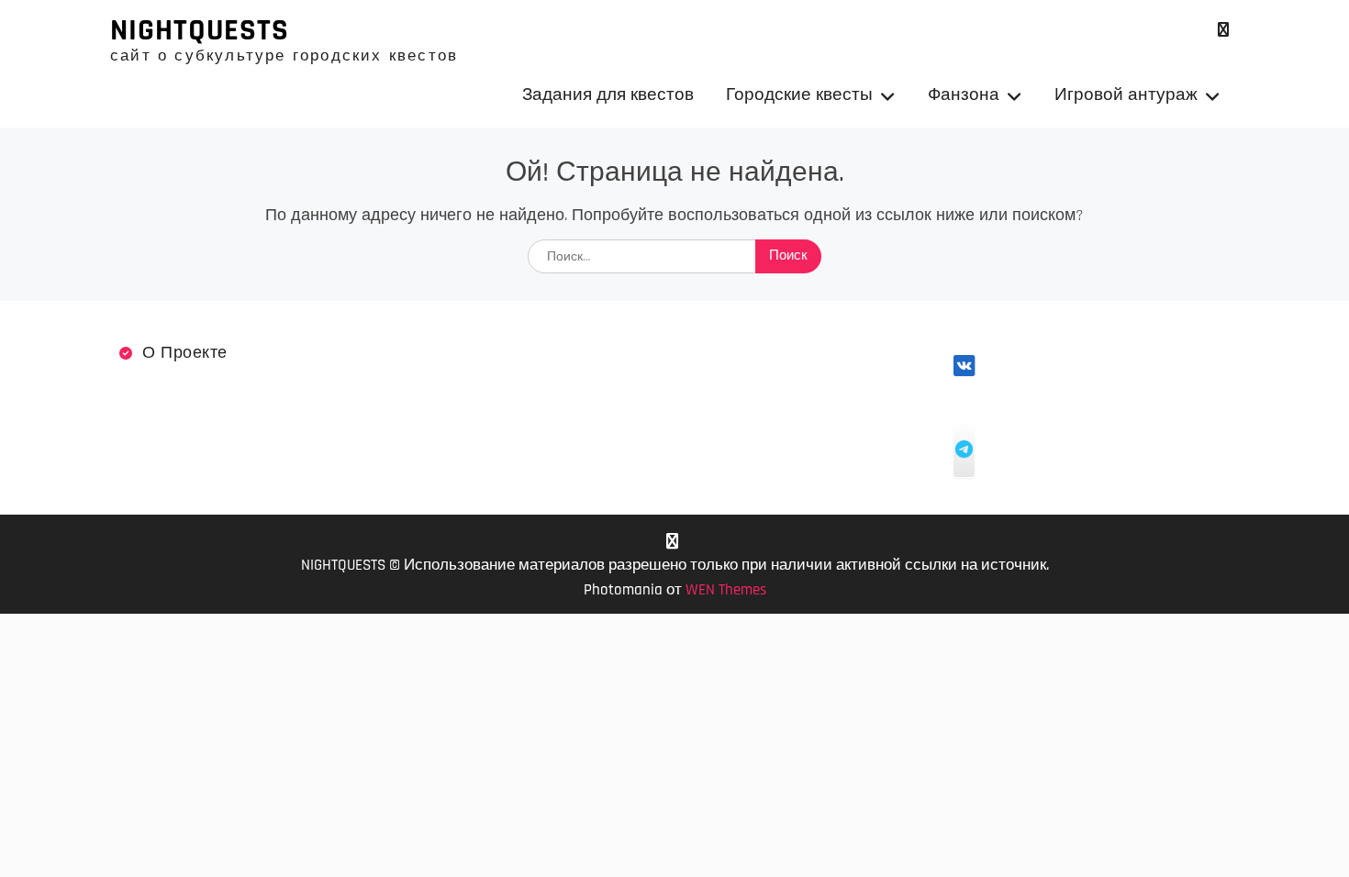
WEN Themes (726, 590)
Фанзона (963, 94)
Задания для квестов (608, 94)
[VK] (1222, 29)
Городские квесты (799, 94)
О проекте (185, 352)
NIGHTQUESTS (199, 30)
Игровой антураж (1126, 94)
